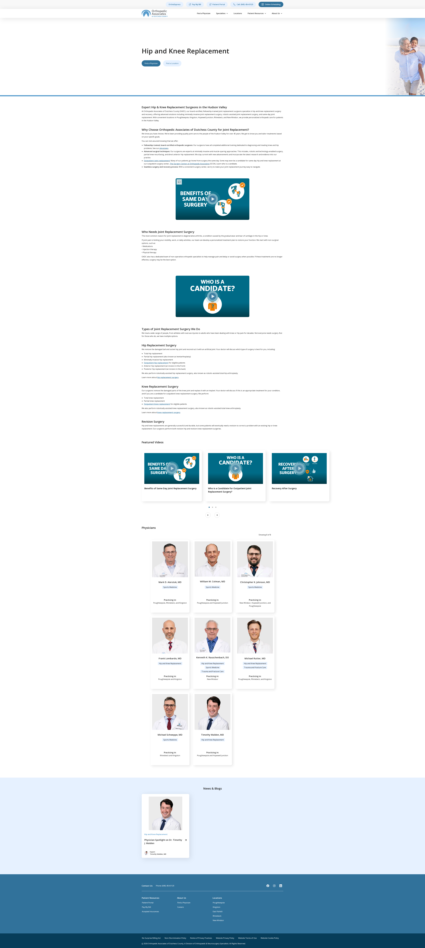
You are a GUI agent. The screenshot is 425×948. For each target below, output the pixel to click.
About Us (276, 13)
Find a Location (172, 63)
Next (217, 515)
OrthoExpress (175, 4)
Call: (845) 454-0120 (245, 4)
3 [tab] (216, 507)
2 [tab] (212, 507)
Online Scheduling (272, 4)
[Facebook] (267, 885)
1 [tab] (209, 507)
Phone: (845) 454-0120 (165, 886)
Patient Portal (218, 4)
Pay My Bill (196, 4)
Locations (238, 13)
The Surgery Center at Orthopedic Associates (190, 164)
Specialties (220, 13)
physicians (163, 148)
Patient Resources (256, 13)
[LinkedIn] (280, 885)
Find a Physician (203, 13)
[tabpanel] (172, 475)
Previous (208, 515)
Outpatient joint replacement (157, 160)
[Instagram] (274, 885)
